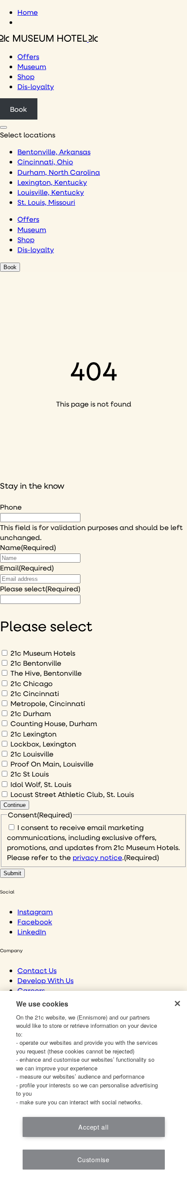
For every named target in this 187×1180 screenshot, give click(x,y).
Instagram (35, 911)
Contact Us (37, 970)
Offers (28, 56)
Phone (11, 506)
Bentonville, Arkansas (53, 151)
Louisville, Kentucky (50, 192)
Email (27, 567)
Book (18, 108)
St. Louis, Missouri (46, 202)
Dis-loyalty (35, 86)
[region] (93, 1085)
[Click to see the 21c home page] (49, 38)
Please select (40, 588)
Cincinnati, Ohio (45, 161)
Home (27, 12)
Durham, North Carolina (58, 172)
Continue (14, 805)
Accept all (93, 1126)
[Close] (177, 1003)
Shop (25, 76)
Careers (31, 990)
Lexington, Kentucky (52, 182)
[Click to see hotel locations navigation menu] (3, 127)
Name (28, 547)
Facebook (34, 921)
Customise (93, 1159)
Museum (31, 66)
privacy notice (97, 857)
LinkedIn (31, 931)
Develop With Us (45, 980)
